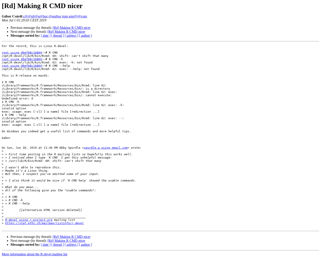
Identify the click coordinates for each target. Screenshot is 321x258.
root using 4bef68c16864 (22, 52)
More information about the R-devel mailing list (34, 254)
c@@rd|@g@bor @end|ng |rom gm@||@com (55, 16)
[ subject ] (71, 35)
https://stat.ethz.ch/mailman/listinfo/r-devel (44, 223)
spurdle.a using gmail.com (106, 147)
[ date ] (45, 35)
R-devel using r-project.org (28, 219)
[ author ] (85, 35)
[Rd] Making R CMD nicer (71, 28)
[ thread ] (57, 35)
